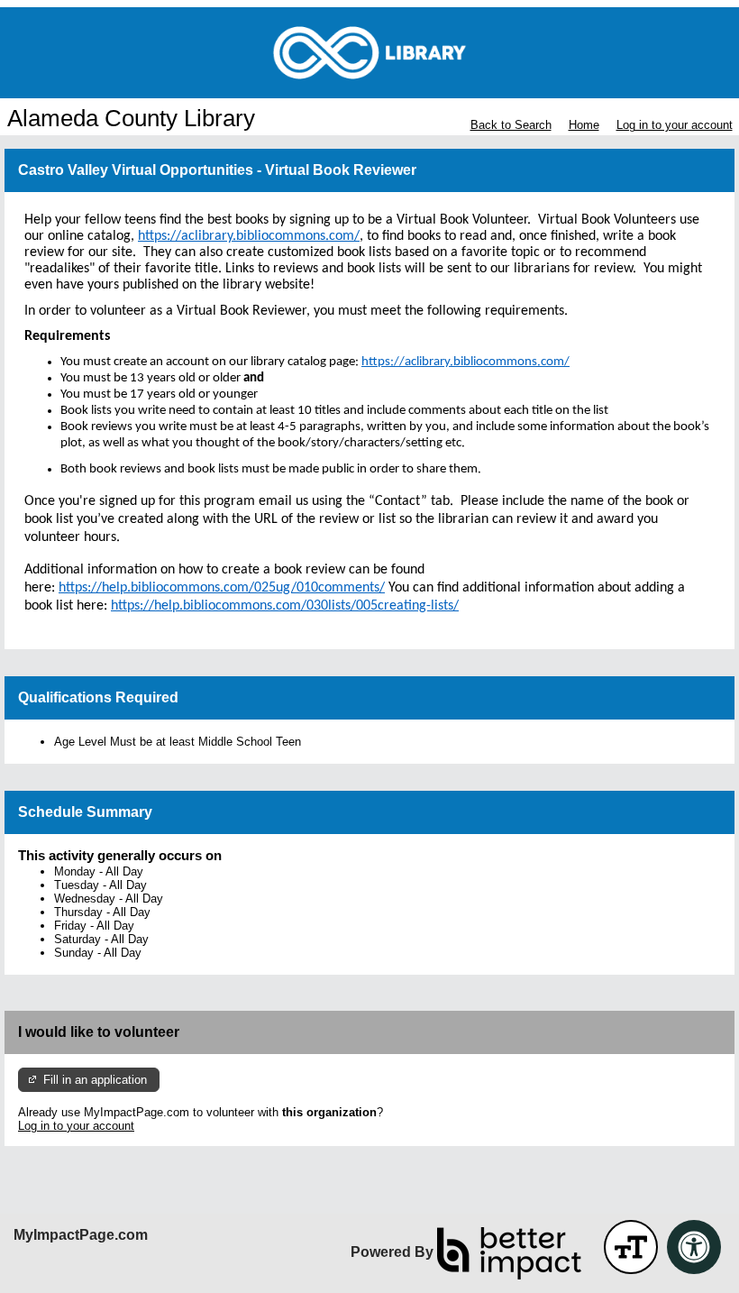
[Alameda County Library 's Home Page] (369, 52)
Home (584, 125)
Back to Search (511, 125)
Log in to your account (674, 125)
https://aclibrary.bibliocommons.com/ (465, 362)
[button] (631, 1247)
